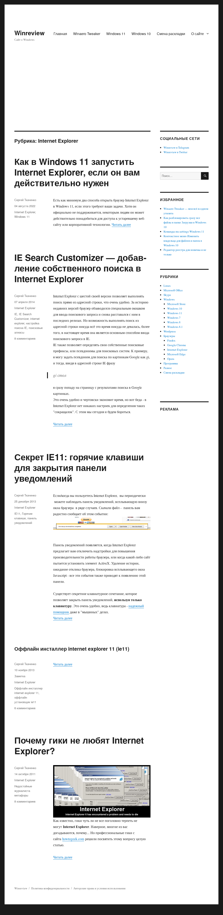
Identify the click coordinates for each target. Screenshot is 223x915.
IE (15, 314)
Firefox (171, 340)
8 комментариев (24, 338)
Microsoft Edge (176, 354)
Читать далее (121, 224)
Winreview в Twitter (175, 152)
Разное (168, 368)
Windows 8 (174, 322)
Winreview (29, 32)
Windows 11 (115, 33)
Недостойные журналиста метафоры (23, 790)
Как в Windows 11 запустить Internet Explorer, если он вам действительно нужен (77, 172)
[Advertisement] (112, 98)
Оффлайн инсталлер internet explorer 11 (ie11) (71, 648)
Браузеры (169, 336)
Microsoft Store (176, 304)
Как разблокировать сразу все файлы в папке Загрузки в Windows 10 (185, 222)
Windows (169, 299)
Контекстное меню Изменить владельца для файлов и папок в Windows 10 (183, 240)
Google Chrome (176, 345)
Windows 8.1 (175, 327)
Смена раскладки (171, 33)
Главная (60, 33)
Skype (167, 295)
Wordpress (170, 331)
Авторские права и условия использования (99, 888)
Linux (167, 286)
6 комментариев (24, 708)
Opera (170, 359)
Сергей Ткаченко (25, 200)
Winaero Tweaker (86, 33)
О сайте (197, 33)
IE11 (17, 513)
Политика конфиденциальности (50, 888)
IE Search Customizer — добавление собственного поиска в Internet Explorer (80, 268)
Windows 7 (174, 318)
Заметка (19, 676)
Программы (171, 363)
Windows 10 (141, 33)
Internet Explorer (24, 212)
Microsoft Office (173, 290)
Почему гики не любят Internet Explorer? (79, 745)
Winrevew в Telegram (176, 147)
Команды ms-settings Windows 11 (184, 231)
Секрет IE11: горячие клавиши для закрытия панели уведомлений (79, 467)
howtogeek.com (73, 838)
